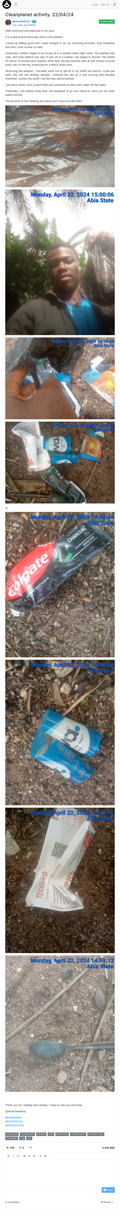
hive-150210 (11, 1134)
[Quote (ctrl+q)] (25, 1156)
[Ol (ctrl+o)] (29, 1156)
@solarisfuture (14, 1121)
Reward (107, 1202)
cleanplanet (27, 1134)
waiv (51, 1134)
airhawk (41, 1134)
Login (95, 4)
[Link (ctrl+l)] (41, 1156)
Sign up (105, 4)
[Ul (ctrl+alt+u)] (34, 1156)
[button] (114, 4)
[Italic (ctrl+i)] (13, 1156)
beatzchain (62, 1134)
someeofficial (78, 1134)
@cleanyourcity (14, 1125)
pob (29, 1138)
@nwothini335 (21, 21)
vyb (22, 1138)
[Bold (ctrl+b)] (8, 1156)
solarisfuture (96, 1134)
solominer (11, 1138)
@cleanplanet (13, 1117)
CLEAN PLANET (107, 21)
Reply (109, 1190)
